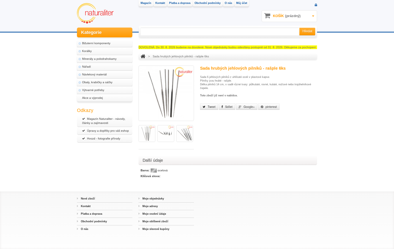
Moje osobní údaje (154, 213)
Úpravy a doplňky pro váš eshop (108, 130)
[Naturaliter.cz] (95, 13)
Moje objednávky (153, 198)
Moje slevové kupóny (155, 229)
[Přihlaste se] (316, 5)
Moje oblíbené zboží (155, 221)
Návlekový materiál (94, 74)
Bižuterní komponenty (96, 43)
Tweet (211, 107)
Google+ (249, 107)
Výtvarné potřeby (93, 90)
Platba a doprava (91, 213)
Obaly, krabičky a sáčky (97, 82)
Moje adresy (150, 206)
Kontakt (85, 206)
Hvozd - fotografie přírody (103, 138)
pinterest (271, 107)
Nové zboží (87, 198)
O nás (84, 229)
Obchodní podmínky (93, 221)
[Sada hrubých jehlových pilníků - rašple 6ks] (147, 133)
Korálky (87, 51)
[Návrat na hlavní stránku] (143, 56)
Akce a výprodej (92, 97)
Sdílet (228, 107)
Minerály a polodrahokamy (99, 58)
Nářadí (86, 66)
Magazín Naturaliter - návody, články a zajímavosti (103, 120)
